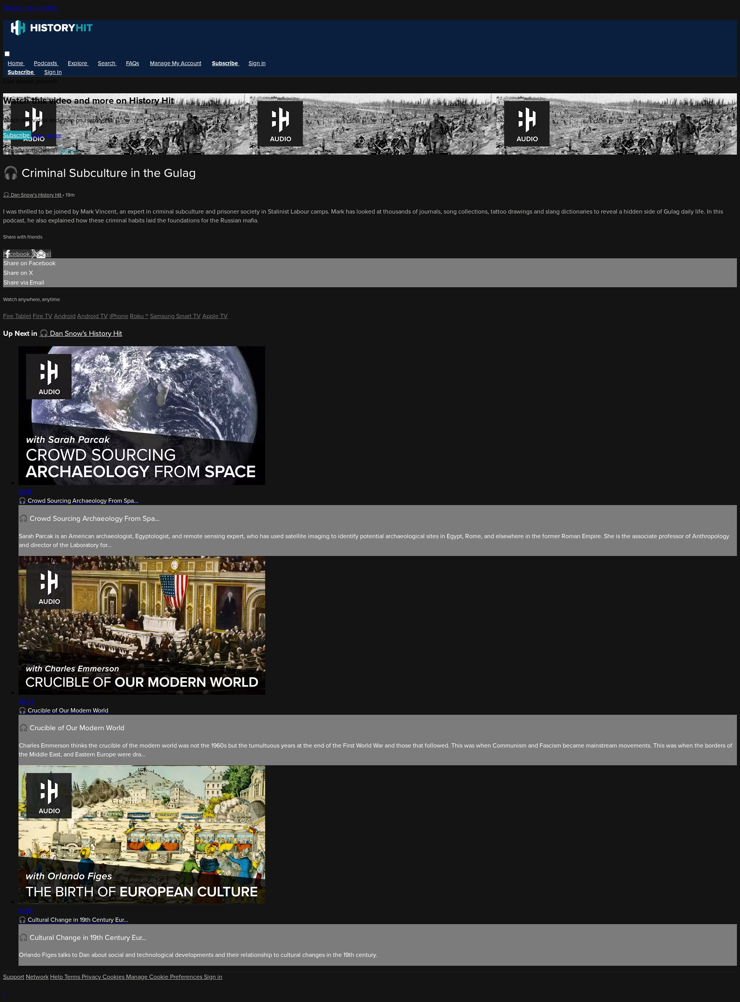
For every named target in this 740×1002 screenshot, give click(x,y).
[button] (7, 53)
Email (44, 253)
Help (57, 976)
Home (16, 63)
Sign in (257, 63)
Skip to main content (31, 7)
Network (37, 976)
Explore (78, 63)
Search (107, 63)
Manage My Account (175, 63)
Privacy (92, 976)
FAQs (132, 63)
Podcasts (46, 63)
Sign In (53, 72)
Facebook (17, 253)
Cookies (114, 976)
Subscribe (17, 135)
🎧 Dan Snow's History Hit (32, 195)
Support (13, 976)
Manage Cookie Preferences (165, 976)
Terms (73, 976)
